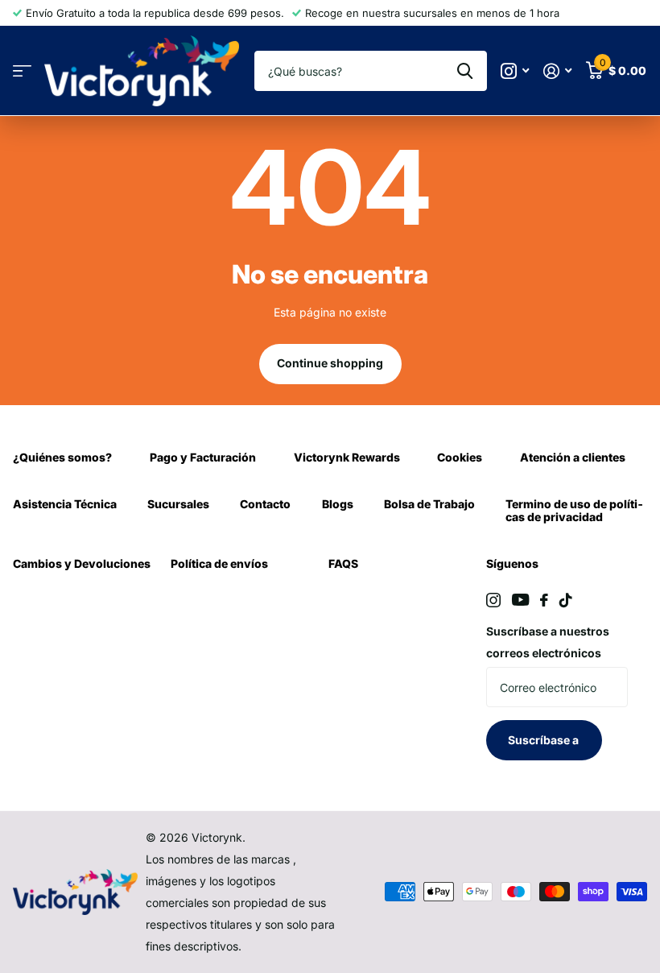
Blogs (337, 504)
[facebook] (544, 600)
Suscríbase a (544, 740)
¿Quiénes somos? (62, 457)
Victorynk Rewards (347, 457)
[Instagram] (493, 600)
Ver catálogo (22, 71)
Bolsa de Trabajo (429, 504)
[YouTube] (520, 600)
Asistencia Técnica (65, 504)
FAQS (343, 563)
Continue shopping (330, 363)
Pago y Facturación (203, 457)
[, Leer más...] (515, 71)
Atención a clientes (572, 457)
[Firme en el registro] (557, 71)
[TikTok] (565, 600)
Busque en (465, 71)
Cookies (459, 457)
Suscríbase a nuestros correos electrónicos (547, 642)
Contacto (265, 504)
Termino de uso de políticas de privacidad (574, 510)
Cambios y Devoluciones (82, 563)
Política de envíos (219, 563)
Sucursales (178, 504)
